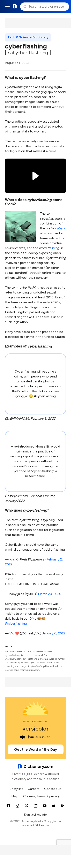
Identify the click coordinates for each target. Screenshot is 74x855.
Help (14, 796)
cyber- (60, 228)
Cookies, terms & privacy (41, 796)
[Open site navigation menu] (7, 6)
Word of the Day (35, 721)
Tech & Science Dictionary (28, 37)
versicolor (35, 728)
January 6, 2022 (54, 633)
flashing (53, 248)
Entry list (16, 789)
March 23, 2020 (49, 594)
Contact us (52, 789)
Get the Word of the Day (35, 749)
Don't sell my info (35, 814)
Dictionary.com (15, 6)
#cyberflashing (16, 623)
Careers (33, 789)
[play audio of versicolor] (22, 737)
